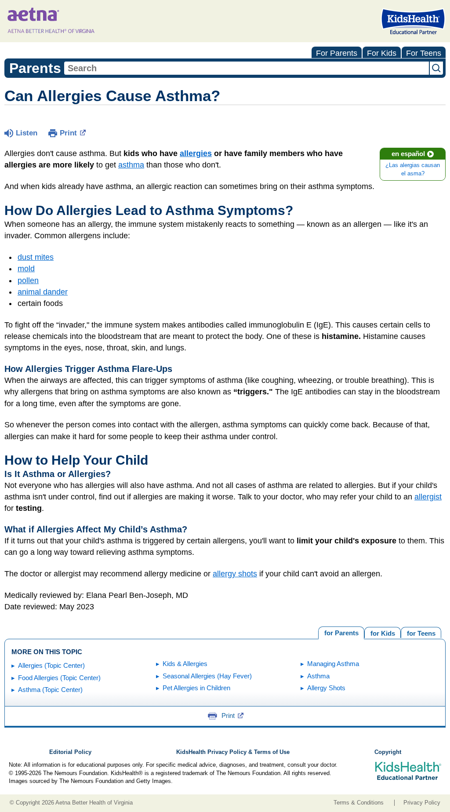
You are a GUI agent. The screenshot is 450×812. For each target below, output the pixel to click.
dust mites (36, 257)
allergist (428, 496)
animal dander (43, 292)
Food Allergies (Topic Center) (59, 677)
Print (68, 133)
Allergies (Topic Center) (51, 665)
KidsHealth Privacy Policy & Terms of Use (233, 752)
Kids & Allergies (185, 663)
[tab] (421, 632)
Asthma (318, 676)
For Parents (336, 53)
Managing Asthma (333, 663)
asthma (131, 164)
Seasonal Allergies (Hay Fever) (207, 676)
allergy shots (235, 573)
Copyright (387, 752)
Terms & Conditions (359, 803)
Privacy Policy (421, 803)
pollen (28, 280)
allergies (196, 153)
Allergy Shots (326, 688)
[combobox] (246, 68)
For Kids (381, 53)
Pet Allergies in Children (196, 688)
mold (26, 268)
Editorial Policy (70, 752)
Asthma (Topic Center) (50, 689)
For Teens (423, 53)
